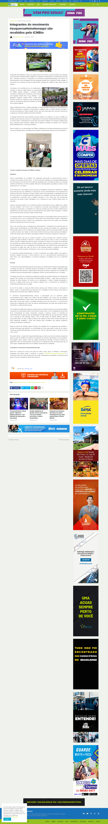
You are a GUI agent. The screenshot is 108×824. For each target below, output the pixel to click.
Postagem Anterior (14, 439)
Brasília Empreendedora (24, 20)
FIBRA (25, 1)
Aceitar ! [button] (7, 819)
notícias (43, 382)
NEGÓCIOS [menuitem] (31, 4)
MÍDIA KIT (91, 821)
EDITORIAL (83, 821)
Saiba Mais (15, 817)
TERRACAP (75, 1)
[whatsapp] (97, 1)
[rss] (99, 1)
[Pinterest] (35, 387)
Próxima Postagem (64, 439)
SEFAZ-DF (65, 1)
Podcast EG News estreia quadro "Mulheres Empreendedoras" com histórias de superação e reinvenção (18, 414)
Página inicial (13, 20)
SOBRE (53, 821)
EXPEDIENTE (74, 821)
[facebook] (83, 813)
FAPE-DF (20, 1)
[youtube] (94, 1)
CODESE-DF (45, 1)
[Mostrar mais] (42, 387)
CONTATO (60, 821)
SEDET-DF (58, 1)
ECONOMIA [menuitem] (62, 4)
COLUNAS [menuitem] (72, 4)
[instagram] (92, 1)
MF (81, 1)
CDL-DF (38, 1)
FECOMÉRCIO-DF (12, 1)
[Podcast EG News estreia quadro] (19, 404)
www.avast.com (28, 368)
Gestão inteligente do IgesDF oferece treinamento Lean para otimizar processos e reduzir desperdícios (38, 414)
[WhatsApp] (32, 387)
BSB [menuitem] (38, 4)
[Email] (39, 387)
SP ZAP (98, 821)
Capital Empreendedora (33, 382)
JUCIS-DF (52, 1)
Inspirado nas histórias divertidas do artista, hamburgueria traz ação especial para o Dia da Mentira (57, 414)
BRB (70, 1)
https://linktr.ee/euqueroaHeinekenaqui (54, 353)
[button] (94, 4)
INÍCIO (47, 821)
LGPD (66, 821)
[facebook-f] (90, 1)
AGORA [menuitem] (22, 4)
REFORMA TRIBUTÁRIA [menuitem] (49, 4)
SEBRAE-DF (32, 1)
